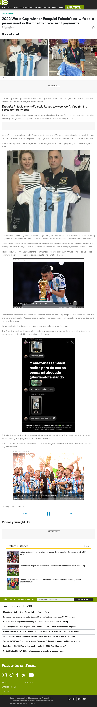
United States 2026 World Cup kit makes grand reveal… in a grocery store (33, 651)
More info (31, 703)
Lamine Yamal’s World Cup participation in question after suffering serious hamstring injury (41, 631)
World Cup (6, 7)
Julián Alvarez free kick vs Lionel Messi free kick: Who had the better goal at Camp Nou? (39, 636)
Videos (38, 7)
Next (72, 514)
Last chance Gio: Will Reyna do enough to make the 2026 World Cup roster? (34, 646)
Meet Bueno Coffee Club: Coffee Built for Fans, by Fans (26, 612)
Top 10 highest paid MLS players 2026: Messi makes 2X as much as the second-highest (39, 627)
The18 (4, 77)
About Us (29, 682)
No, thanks (82, 699)
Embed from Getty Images (21, 260)
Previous (25, 514)
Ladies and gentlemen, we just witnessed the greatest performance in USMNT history (39, 617)
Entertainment (26, 7)
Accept (72, 699)
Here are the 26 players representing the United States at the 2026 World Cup (52, 566)
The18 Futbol (74, 7)
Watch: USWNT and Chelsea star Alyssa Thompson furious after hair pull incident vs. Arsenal (41, 641)
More (61, 7)
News (15, 7)
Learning (46, 7)
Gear (54, 7)
